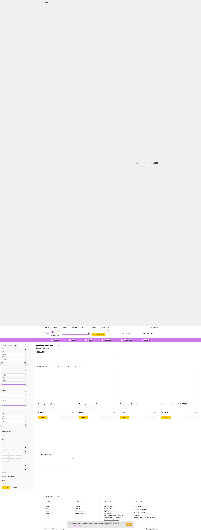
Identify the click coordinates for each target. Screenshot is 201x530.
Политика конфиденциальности (113, 515)
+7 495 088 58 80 (147, 333)
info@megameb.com (67, 162)
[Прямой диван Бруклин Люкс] (97, 387)
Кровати (48, 506)
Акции (55, 327)
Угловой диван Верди (45, 454)
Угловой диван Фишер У (128, 404)
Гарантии (77, 508)
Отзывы (65, 327)
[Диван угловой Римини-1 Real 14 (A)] (179, 387)
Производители (108, 506)
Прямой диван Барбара (46, 404)
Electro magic (56, 496)
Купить (42, 417)
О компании (46, 327)
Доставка (74, 327)
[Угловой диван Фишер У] (138, 387)
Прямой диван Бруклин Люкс (89, 404)
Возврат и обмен (80, 511)
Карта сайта (107, 513)
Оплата (84, 327)
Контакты (94, 327)
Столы (47, 515)
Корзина (128, 333)
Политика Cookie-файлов (111, 520)
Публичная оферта (109, 511)
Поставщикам (105, 327)
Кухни (47, 511)
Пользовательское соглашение (113, 517)
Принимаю (129, 524)
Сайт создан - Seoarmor (151, 529)
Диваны (48, 508)
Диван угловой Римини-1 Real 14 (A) (174, 404)
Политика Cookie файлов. (75, 525)
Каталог (49, 501)
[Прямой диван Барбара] (56, 387)
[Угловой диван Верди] (56, 437)
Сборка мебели (79, 513)
